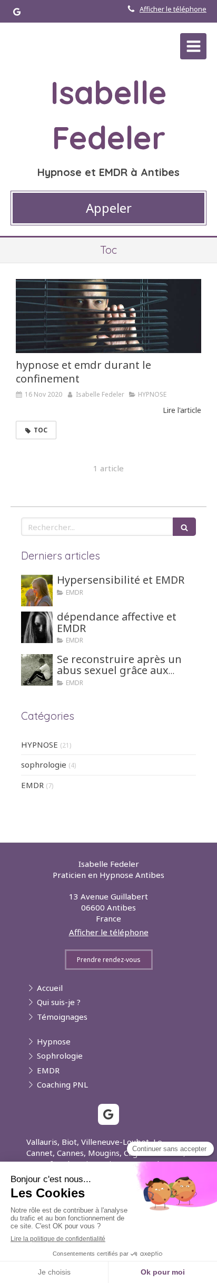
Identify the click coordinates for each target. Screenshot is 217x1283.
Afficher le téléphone (173, 9)
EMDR (32, 785)
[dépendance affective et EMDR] (37, 627)
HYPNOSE (39, 744)
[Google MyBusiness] (17, 14)
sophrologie (43, 764)
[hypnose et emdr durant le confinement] (108, 316)
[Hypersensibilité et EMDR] (37, 590)
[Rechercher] (184, 527)
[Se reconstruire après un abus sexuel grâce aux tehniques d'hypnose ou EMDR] (37, 670)
